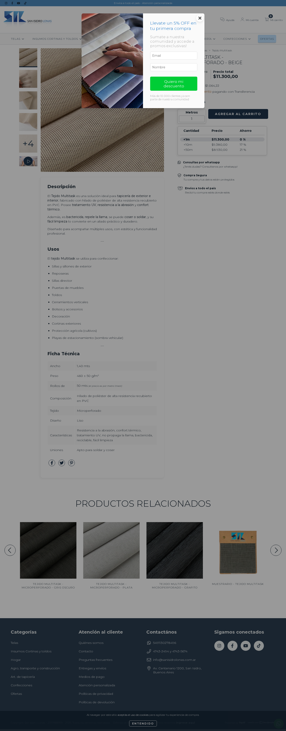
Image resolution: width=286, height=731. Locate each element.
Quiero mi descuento (174, 83)
